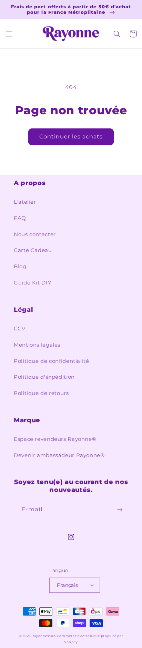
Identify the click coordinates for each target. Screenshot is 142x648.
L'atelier (25, 202)
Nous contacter (35, 234)
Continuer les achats (71, 136)
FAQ (20, 218)
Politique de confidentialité (51, 361)
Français (67, 585)
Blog (20, 266)
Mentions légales (37, 345)
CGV (20, 329)
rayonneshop (44, 636)
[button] (9, 34)
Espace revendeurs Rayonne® (55, 439)
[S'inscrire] (120, 509)
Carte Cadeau (33, 250)
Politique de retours (41, 393)
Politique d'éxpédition (44, 377)
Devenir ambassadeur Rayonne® (59, 455)
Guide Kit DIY (32, 283)
